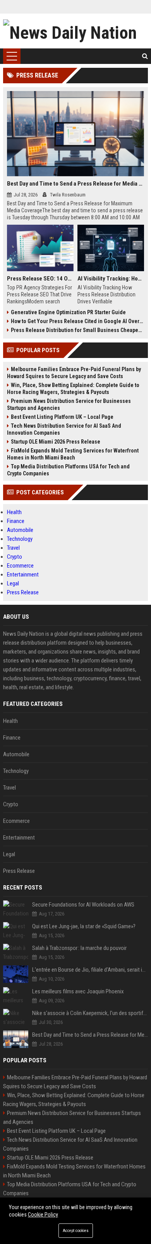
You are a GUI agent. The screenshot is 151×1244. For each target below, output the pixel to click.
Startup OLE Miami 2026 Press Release (55, 442)
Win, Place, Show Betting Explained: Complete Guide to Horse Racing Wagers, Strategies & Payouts (73, 388)
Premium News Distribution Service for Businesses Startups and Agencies (69, 404)
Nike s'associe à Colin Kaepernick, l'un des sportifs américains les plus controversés (90, 1013)
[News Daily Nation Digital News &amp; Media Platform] (75, 31)
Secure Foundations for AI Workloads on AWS (83, 904)
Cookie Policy (43, 1214)
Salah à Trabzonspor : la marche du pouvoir (79, 948)
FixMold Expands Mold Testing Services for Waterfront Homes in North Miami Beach (73, 454)
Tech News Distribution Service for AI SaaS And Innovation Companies (64, 429)
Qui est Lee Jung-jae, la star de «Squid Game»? (84, 926)
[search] (145, 56)
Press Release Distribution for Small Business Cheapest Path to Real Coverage (77, 330)
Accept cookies (76, 1230)
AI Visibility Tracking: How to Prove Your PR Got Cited (110, 278)
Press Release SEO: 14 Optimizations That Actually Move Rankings (40, 278)
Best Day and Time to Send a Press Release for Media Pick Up (75, 183)
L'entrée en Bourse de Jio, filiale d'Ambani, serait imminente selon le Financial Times (90, 969)
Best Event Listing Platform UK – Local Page (62, 417)
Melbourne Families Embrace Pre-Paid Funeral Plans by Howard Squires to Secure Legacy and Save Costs (74, 372)
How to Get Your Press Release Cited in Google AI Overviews (77, 321)
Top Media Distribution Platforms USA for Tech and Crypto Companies (68, 470)
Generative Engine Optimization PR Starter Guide (68, 312)
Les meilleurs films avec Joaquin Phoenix (78, 991)
